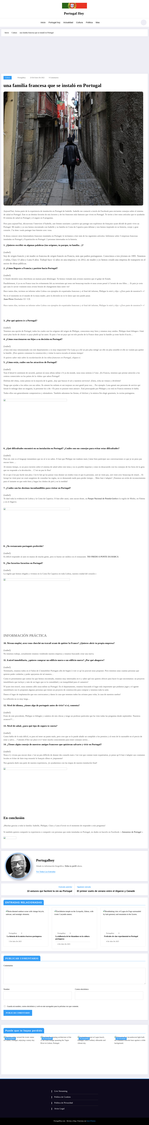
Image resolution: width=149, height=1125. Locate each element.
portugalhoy (22, 78)
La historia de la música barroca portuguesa (24, 936)
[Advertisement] (74, 54)
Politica (89, 22)
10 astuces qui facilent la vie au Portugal (49, 891)
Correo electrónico (82, 989)
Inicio (43, 22)
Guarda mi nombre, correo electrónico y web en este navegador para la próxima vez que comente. (43, 1006)
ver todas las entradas (45, 872)
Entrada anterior (65, 887)
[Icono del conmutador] (4, 22)
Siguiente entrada (84, 887)
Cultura (79, 22)
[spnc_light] (144, 22)
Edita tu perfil (71, 866)
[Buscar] (136, 23)
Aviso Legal (59, 1108)
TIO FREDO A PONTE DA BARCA (103, 557)
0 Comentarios (53, 78)
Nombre (6, 989)
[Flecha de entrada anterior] (4, 889)
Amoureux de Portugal (131, 832)
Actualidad (68, 22)
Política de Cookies (62, 1097)
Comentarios (8, 966)
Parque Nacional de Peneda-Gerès (102, 498)
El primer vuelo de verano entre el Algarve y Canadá (106, 891)
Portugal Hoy (74, 13)
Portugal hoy (54, 22)
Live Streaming (60, 1091)
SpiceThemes (91, 1121)
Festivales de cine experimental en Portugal (121, 936)
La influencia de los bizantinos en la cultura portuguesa (72, 937)
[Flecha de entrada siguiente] (145, 889)
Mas (98, 22)
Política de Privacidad (63, 1103)
